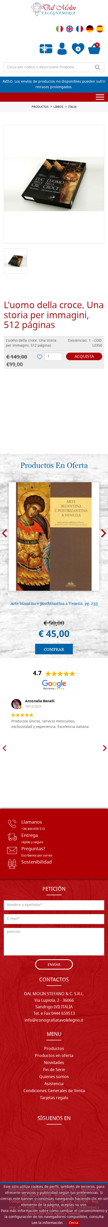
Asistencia (54, 1084)
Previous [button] (4, 533)
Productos (54, 1049)
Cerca (73, 1223)
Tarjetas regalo (54, 1098)
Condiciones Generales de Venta (54, 1091)
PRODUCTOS (40, 107)
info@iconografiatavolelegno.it (54, 1020)
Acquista (84, 357)
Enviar (54, 965)
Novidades (54, 1063)
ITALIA (72, 107)
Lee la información (47, 1223)
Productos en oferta (54, 1056)
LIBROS (58, 107)
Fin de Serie (54, 1070)
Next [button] (103, 533)
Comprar (54, 649)
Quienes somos (54, 1077)
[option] (54, 184)
